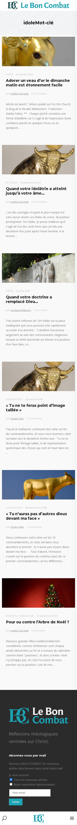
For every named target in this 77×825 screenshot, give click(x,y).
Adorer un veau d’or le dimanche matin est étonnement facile (38, 82)
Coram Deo (14, 399)
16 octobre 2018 (34, 399)
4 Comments (34, 526)
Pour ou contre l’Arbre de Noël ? (37, 622)
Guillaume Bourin (20, 310)
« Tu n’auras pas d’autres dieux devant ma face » (36, 516)
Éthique (12, 182)
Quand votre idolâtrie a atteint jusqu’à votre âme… (36, 191)
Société (11, 615)
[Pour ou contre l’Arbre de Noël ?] (38, 593)
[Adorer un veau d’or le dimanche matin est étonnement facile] (38, 51)
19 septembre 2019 (30, 182)
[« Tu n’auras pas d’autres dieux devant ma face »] (38, 484)
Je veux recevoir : (19, 775)
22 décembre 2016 (47, 615)
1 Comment (40, 310)
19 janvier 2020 (24, 74)
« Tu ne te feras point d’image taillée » (35, 407)
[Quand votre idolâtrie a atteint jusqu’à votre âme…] (38, 159)
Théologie (26, 615)
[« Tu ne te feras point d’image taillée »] (38, 376)
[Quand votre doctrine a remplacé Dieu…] (38, 268)
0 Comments (39, 93)
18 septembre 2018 (36, 507)
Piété (9, 74)
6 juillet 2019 (23, 290)
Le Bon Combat (19, 93)
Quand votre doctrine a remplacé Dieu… (29, 299)
